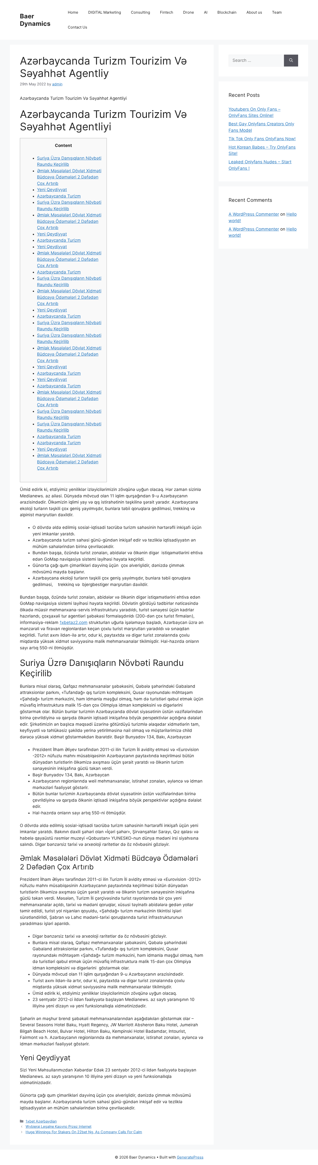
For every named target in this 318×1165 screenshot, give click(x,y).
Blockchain (227, 12)
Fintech (166, 12)
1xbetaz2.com (73, 622)
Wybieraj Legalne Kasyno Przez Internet (58, 1126)
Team (277, 12)
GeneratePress (190, 1157)
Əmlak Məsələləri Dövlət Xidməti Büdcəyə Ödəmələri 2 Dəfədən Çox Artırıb (69, 177)
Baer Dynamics (35, 19)
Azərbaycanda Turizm (59, 196)
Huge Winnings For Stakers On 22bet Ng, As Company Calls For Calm (84, 1132)
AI (205, 12)
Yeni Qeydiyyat (52, 189)
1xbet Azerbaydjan (41, 1121)
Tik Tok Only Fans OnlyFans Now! (262, 138)
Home (73, 12)
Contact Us (77, 27)
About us (254, 12)
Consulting (140, 12)
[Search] (291, 61)
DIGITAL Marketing (104, 12)
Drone (188, 12)
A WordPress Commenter (254, 214)
